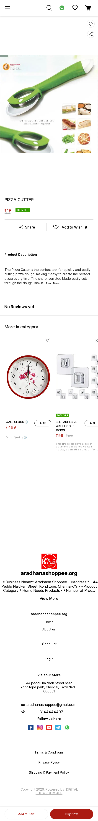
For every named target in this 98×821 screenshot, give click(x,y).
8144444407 (51, 712)
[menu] (7, 8)
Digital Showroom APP (57, 791)
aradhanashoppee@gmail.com (51, 705)
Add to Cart (26, 814)
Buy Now (71, 814)
